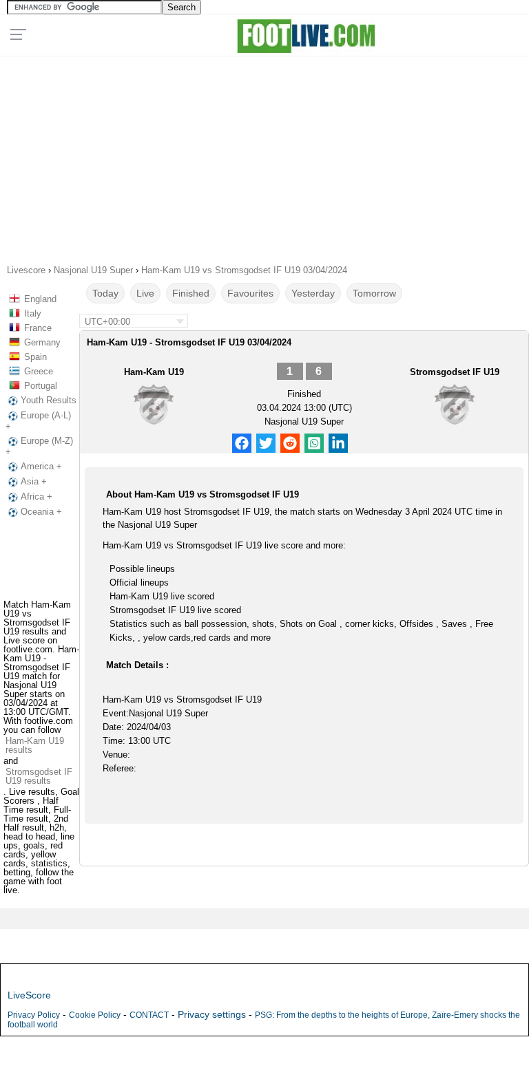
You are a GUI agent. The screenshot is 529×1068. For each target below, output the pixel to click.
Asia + (34, 481)
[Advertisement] (265, 155)
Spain (35, 357)
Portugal (40, 386)
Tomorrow (374, 293)
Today (105, 293)
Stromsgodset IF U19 (454, 372)
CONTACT (149, 1015)
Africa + (36, 496)
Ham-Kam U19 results (35, 745)
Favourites (250, 293)
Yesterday (313, 293)
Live (145, 293)
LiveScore (29, 995)
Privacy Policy (34, 1015)
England (40, 299)
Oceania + (41, 511)
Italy (32, 313)
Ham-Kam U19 (154, 372)
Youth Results (48, 400)
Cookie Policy (95, 1015)
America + (41, 466)
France (38, 328)
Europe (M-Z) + (39, 446)
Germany (42, 342)
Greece (38, 371)
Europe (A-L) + (38, 420)
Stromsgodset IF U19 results (39, 776)
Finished (190, 293)
